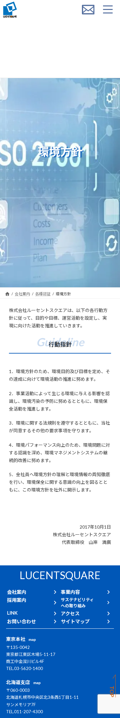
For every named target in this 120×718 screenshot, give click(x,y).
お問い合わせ (21, 621)
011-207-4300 (28, 711)
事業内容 (70, 592)
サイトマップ (75, 621)
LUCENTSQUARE (60, 575)
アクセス (70, 613)
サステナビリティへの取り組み (77, 602)
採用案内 (16, 600)
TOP (112, 692)
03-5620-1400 (28, 668)
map (32, 639)
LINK (12, 613)
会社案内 (16, 592)
